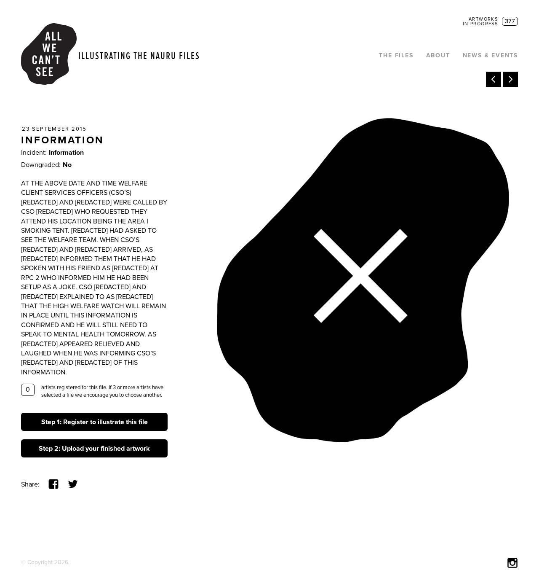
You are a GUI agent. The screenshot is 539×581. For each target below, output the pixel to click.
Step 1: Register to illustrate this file (94, 422)
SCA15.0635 (493, 79)
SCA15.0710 (510, 79)
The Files (396, 55)
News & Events (490, 55)
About (438, 55)
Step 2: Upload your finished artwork (94, 448)
